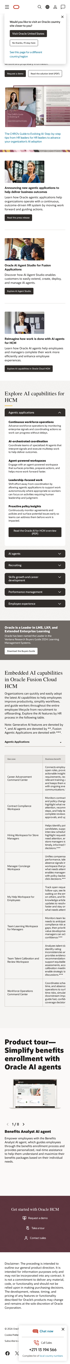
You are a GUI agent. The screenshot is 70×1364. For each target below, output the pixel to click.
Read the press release (18, 217)
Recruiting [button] (15, 565)
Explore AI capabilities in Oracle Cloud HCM (28, 368)
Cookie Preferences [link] (14, 1334)
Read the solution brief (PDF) (45, 73)
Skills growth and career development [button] (23, 578)
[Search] (39, 7)
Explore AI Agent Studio (19, 291)
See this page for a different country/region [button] (26, 54)
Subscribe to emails (15, 1340)
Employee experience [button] (22, 603)
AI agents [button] (14, 553)
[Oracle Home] (16, 7)
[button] (7, 7)
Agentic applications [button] (21, 412)
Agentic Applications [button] (17, 741)
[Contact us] (63, 7)
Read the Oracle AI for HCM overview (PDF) (35, 532)
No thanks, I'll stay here (23, 42)
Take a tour (38, 1228)
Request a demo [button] (15, 73)
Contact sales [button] (38, 1238)
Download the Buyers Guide (21, 651)
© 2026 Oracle (12, 1328)
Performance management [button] (25, 591)
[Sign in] (55, 7)
